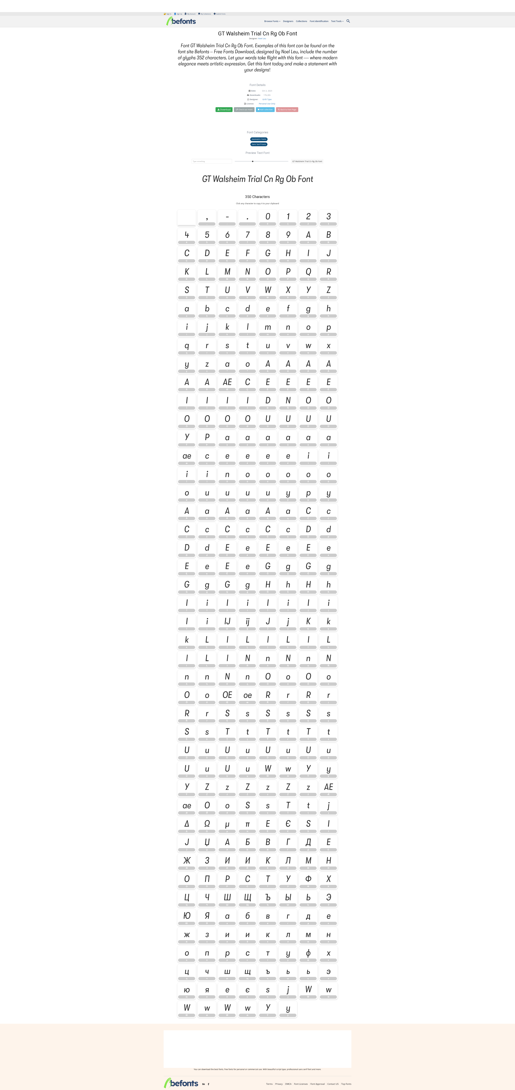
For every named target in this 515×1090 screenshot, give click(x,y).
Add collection (266, 109)
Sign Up (178, 14)
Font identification (319, 21)
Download (225, 109)
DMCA (288, 1084)
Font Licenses (301, 1084)
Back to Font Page (288, 109)
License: (250, 103)
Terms (269, 1084)
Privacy (279, 1084)
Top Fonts (346, 1084)
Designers (288, 21)
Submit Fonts (220, 14)
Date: (253, 90)
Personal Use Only (267, 103)
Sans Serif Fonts (259, 144)
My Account (191, 14)
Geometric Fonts (259, 139)
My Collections (206, 14)
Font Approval (317, 1084)
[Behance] (203, 1084)
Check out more (245, 109)
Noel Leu (262, 38)
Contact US (333, 1084)
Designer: (254, 99)
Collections (301, 21)
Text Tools (336, 21)
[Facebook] (208, 1084)
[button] (348, 22)
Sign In (168, 14)
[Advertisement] (257, 1049)
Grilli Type (267, 99)
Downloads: (255, 95)
